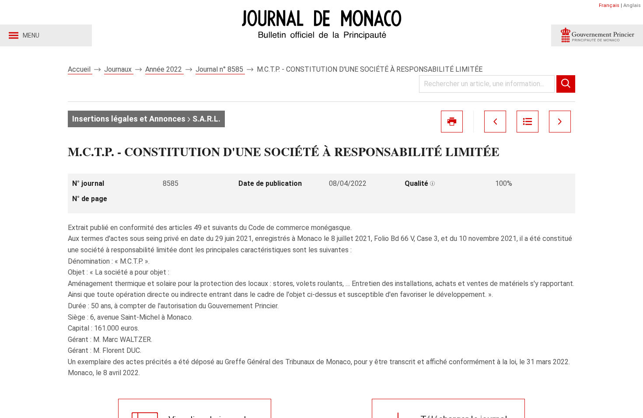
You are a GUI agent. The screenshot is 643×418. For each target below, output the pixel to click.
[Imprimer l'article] (452, 121)
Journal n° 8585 (220, 69)
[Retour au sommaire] (527, 121)
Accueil (80, 69)
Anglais (632, 5)
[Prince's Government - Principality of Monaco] (597, 35)
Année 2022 (164, 69)
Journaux (118, 69)
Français (609, 5)
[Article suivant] (560, 121)
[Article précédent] (495, 121)
